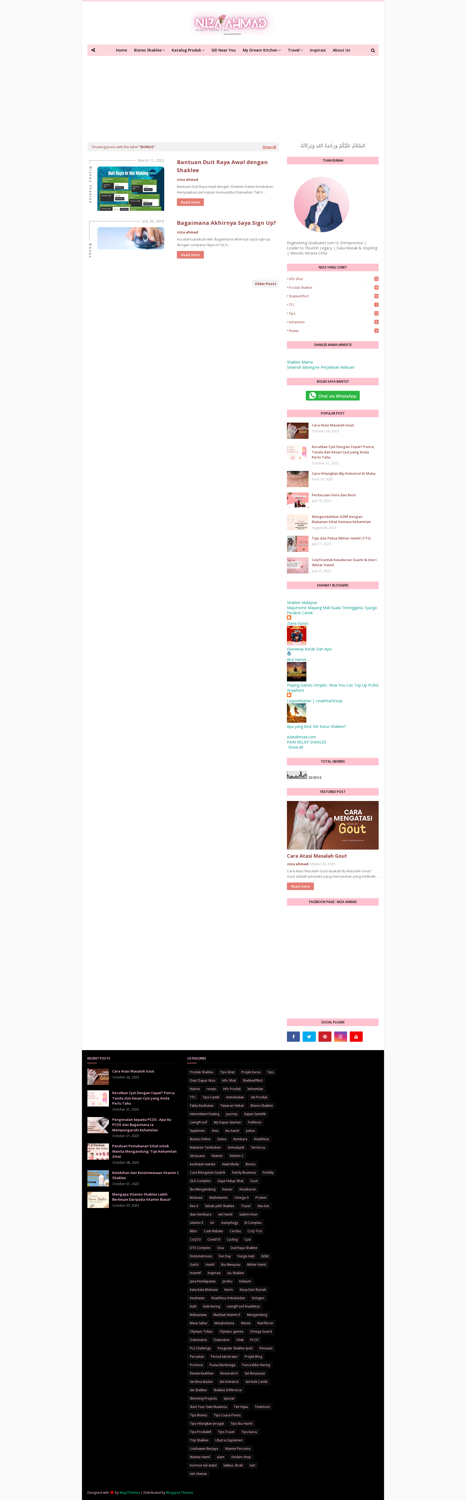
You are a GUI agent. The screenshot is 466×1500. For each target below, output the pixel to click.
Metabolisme (224, 1323)
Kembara (240, 1139)
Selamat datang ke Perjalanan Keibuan (320, 367)
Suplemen (197, 1130)
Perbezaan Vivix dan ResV (334, 495)
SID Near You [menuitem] (223, 50)
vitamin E (196, 1222)
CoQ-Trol (255, 1231)
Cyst (247, 1239)
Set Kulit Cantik (256, 1381)
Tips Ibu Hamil (241, 1423)
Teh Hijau (241, 1406)
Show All (269, 146)
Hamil (209, 1264)
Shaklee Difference (228, 1390)
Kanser (227, 1189)
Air (212, 1222)
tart (252, 1465)
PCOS (254, 1340)
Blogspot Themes (179, 1492)
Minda (246, 1323)
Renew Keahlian (202, 1373)
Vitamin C (236, 1155)
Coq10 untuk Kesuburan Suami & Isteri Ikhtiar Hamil (344, 562)
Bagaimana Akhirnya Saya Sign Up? (226, 222)
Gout (254, 1181)
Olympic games (231, 1331)
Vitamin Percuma (238, 1448)
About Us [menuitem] (341, 50)
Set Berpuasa (255, 1373)
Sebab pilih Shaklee (219, 1206)
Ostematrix (198, 1340)
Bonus (250, 1164)
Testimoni (262, 1406)
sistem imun (248, 1214)
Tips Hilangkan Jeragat (207, 1423)
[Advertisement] (233, 96)
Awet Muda (230, 1164)
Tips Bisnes (198, 1415)
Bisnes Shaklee (262, 1105)
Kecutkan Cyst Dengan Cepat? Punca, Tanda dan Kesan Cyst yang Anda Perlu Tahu (343, 452)
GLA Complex (200, 1181)
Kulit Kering (211, 1306)
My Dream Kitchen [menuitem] (260, 50)
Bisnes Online (200, 1139)
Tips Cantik (211, 1097)
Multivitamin (218, 1197)
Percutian (197, 1356)
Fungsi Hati (246, 1256)
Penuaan (266, 1348)
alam (220, 1457)
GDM (265, 1256)
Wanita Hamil (200, 1457)
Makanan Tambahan (205, 1147)
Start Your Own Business (208, 1406)
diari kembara (200, 1214)
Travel (246, 1206)
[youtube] (356, 1036)
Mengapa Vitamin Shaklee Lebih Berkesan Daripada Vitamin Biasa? (141, 1197)
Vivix (215, 1130)
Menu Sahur (199, 1323)
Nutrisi (195, 1089)
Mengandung (257, 1314)
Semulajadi (236, 1147)
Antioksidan (235, 1097)
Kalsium (245, 1281)
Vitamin (217, 1155)
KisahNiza (261, 1139)
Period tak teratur (224, 1356)
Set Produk (259, 1097)
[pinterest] (324, 1036)
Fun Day (225, 1256)
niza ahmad (187, 179)
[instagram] (340, 1036)
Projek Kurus (251, 1072)
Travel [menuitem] (294, 50)
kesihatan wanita (202, 1164)
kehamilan (333, 322)
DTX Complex (200, 1248)
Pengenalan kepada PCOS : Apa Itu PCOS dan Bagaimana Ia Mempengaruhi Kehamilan (141, 1124)
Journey (232, 1114)
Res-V (194, 1206)
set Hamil (225, 1214)
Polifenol (254, 1122)
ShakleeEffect (333, 296)
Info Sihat (333, 279)
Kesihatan (197, 1298)
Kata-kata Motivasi (204, 1289)
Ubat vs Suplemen (229, 1440)
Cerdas (235, 1231)
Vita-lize (263, 1206)
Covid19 (213, 1239)
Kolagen (258, 1298)
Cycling (232, 1239)
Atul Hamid (296, 659)
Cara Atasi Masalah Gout (333, 425)
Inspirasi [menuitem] (318, 50)
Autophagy (229, 1222)
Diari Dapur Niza (202, 1080)
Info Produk (232, 1089)
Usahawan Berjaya (204, 1448)
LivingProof (198, 1122)
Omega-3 (241, 1197)
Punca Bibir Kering (256, 1365)
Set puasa (197, 1155)
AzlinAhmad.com (301, 736)
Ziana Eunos (298, 623)
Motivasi (196, 1197)
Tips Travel (226, 1432)
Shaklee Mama (300, 362)
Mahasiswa (198, 1314)
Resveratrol (229, 1373)
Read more (190, 202)
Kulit (193, 1306)
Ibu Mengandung (202, 1189)
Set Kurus (258, 1147)
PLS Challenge (200, 1348)
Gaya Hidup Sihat (230, 1181)
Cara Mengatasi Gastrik (207, 1172)
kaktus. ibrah (233, 1465)
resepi (333, 330)
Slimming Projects (203, 1398)
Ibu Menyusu (230, 1264)
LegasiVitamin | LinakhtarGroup (314, 700)
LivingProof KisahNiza (243, 1306)
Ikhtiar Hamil (256, 1264)
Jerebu (227, 1281)
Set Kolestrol (229, 1381)
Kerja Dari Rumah (253, 1289)
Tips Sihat (227, 1072)
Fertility (268, 1172)
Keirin (228, 1289)
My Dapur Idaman (227, 1122)
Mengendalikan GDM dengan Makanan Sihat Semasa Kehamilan (341, 519)
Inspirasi (214, 1273)
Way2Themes (129, 1492)
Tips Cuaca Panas (227, 1415)
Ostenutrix (221, 1340)
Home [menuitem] (121, 50)
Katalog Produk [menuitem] (186, 50)
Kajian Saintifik (255, 1114)
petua (250, 1130)
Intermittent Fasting (204, 1114)
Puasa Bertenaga (222, 1365)
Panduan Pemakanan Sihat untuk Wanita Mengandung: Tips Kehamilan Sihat (144, 1151)
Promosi (196, 1365)
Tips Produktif (200, 1432)
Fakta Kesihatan (202, 1105)
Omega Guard (261, 1331)
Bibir (193, 1231)
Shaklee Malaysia (302, 602)
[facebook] (293, 1036)
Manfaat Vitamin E (226, 1314)
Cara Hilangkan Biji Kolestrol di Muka (343, 473)
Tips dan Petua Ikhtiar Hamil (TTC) (341, 538)
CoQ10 (195, 1239)
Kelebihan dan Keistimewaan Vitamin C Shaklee (145, 1175)
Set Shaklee (198, 1390)
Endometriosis (201, 1256)
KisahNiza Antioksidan (228, 1298)
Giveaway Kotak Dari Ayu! (309, 648)
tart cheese (198, 1473)
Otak (240, 1340)
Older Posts (265, 283)
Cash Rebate (213, 1231)
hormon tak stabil (203, 1465)
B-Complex (253, 1222)
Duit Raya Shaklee (244, 1248)
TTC (333, 305)
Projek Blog (253, 1356)
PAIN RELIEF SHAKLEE (306, 742)
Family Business (244, 1172)
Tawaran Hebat (232, 1105)
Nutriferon (265, 1323)
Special (229, 1398)
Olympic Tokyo (201, 1331)
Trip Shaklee (199, 1440)
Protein (260, 1197)
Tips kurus (249, 1432)
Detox (222, 1139)
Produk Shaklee (333, 287)
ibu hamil (232, 1130)
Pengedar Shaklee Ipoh (235, 1348)
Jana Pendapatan (203, 1281)
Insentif (195, 1273)
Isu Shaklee (235, 1273)
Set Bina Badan (201, 1381)
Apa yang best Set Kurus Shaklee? (316, 726)
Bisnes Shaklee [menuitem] (148, 50)
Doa (220, 1248)
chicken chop (241, 1457)
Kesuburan (247, 1189)
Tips (333, 313)
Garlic (194, 1264)
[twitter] (309, 1036)
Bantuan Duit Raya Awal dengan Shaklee (222, 166)
